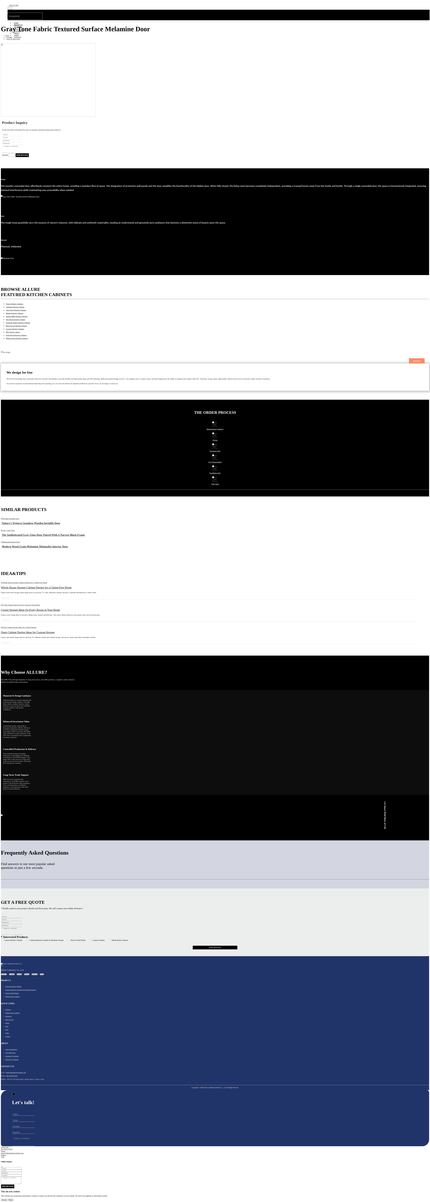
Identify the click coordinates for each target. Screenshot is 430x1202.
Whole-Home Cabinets (119, 940)
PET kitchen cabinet (13, 332)
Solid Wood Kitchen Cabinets (16, 335)
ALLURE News (10, 1053)
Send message (411, 1150)
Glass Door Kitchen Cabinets (16, 310)
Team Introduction (11, 1049)
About (16, 33)
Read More (416, 361)
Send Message (22, 155)
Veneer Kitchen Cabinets (14, 304)
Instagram (34, 974)
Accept (4, 1200)
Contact (17, 37)
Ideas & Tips (9, 1020)
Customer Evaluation (12, 1056)
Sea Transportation (215, 462)
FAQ (6, 1030)
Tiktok (42, 974)
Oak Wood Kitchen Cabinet (15, 320)
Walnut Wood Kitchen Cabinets (17, 338)
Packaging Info (215, 451)
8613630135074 (7, 1149)
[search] (46, 14)
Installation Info (215, 473)
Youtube (19, 974)
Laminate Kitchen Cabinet (15, 307)
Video (16, 35)
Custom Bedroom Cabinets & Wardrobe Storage (46, 940)
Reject (11, 1200)
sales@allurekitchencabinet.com (16, 1072)
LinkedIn (12, 974)
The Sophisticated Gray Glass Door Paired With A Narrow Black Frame (43, 534)
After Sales (215, 484)
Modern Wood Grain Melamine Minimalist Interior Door (35, 546)
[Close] (13, 1093)
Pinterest (26, 974)
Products (18, 25)
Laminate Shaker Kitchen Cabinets (18, 323)
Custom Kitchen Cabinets (13, 940)
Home (16, 23)
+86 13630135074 (12, 1076)
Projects (17, 27)
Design (215, 440)
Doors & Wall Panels (77, 940)
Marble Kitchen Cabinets (14, 313)
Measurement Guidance (215, 429)
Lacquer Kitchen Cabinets (15, 329)
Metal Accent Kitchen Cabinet (16, 326)
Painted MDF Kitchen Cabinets (17, 316)
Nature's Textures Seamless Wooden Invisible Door (31, 523)
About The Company (12, 1059)
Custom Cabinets (98, 940)
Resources (18, 31)
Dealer (17, 29)
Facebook (4, 974)
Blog (6, 1026)
